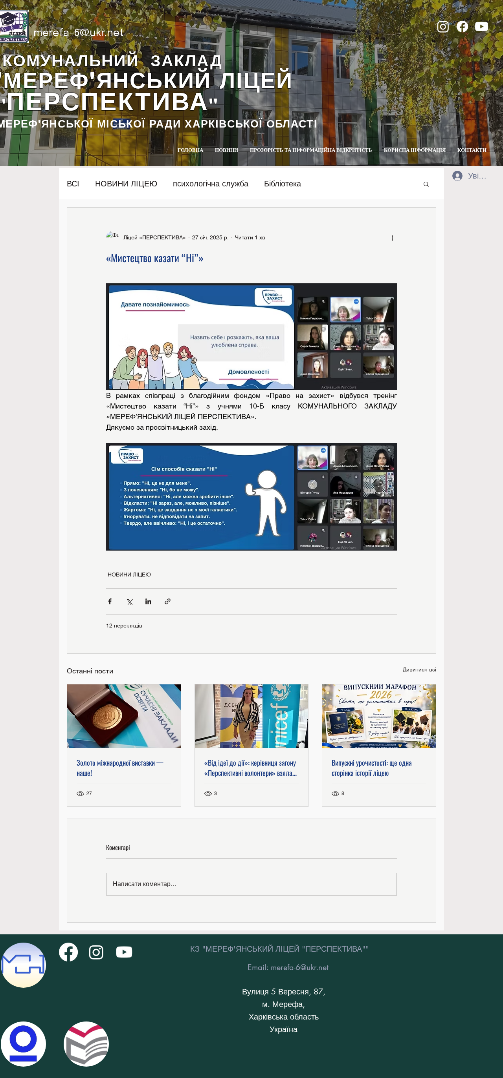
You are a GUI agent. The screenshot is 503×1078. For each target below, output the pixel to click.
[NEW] (23, 965)
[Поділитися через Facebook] (110, 601)
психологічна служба (210, 184)
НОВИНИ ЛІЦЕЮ (126, 184)
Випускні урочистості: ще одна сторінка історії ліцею (372, 767)
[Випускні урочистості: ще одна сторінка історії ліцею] (379, 716)
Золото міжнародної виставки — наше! (120, 767)
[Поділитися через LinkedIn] (148, 601)
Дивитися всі (419, 669)
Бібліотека (282, 184)
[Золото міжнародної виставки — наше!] (124, 716)
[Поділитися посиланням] (167, 601)
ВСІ (73, 184)
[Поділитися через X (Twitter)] (129, 601)
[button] (426, 184)
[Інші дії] (392, 237)
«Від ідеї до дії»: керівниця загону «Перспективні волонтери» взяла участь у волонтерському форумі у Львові (250, 767)
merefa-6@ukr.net (78, 33)
